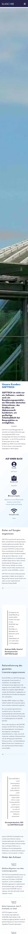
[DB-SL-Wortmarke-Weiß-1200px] (8, 3)
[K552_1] (14, 588)
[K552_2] (14, 754)
